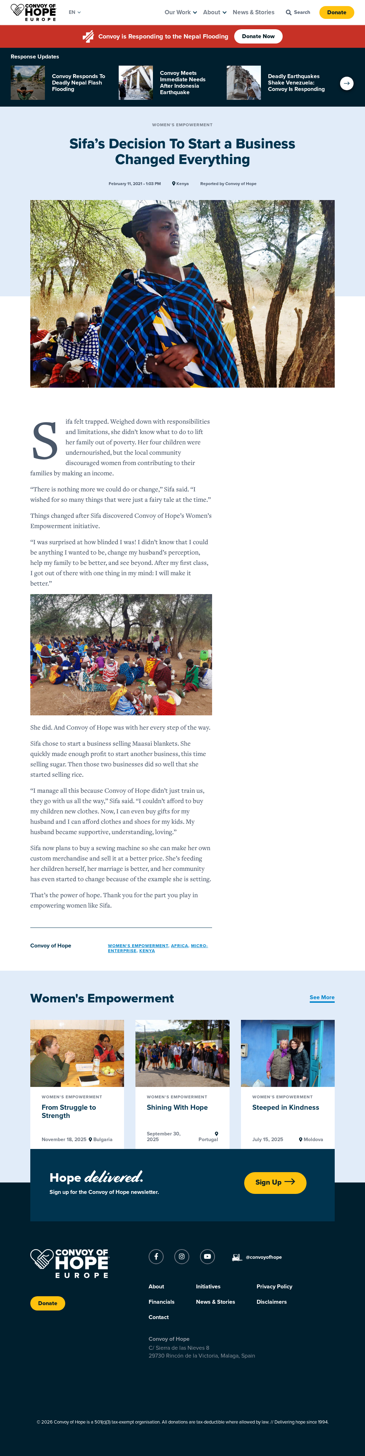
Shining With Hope (177, 1107)
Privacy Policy (274, 1286)
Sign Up (269, 1182)
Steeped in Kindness (285, 1107)
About (211, 12)
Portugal (208, 1139)
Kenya (182, 184)
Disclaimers (272, 1302)
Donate (336, 12)
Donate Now (258, 36)
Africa (179, 945)
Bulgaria (102, 1140)
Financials (162, 1302)
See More (322, 997)
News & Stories (253, 12)
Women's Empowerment (182, 124)
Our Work (178, 12)
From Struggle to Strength (69, 1111)
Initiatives (208, 1286)
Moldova (312, 1140)
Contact (159, 1317)
